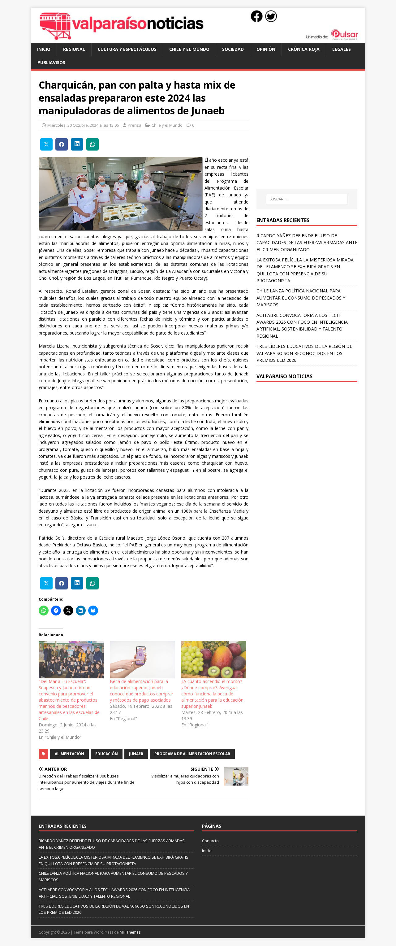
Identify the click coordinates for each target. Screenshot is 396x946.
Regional (74, 49)
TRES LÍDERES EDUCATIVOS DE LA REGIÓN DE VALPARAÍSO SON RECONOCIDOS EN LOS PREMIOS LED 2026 (304, 353)
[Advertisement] (308, 135)
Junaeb (136, 753)
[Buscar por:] (306, 199)
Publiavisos (51, 62)
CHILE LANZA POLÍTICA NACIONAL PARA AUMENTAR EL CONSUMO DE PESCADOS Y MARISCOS (300, 298)
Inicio (43, 49)
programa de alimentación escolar (192, 753)
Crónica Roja (304, 49)
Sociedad (233, 49)
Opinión (265, 49)
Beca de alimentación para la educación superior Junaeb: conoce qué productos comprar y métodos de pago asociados (141, 690)
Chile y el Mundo (189, 49)
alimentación (69, 753)
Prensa (134, 125)
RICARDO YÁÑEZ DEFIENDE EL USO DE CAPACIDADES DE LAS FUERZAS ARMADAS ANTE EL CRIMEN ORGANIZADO (306, 242)
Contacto (210, 840)
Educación (106, 753)
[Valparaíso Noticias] (198, 39)
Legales (341, 49)
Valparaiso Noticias (284, 376)
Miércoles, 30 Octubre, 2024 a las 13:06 (83, 125)
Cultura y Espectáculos (127, 49)
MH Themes (130, 932)
